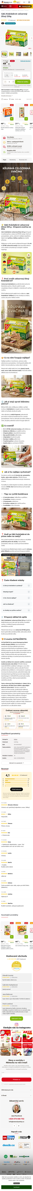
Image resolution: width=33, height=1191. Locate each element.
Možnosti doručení (25, 61)
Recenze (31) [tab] (23, 160)
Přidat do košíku (22, 82)
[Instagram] (19, 1126)
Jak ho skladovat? (16, 604)
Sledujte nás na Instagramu (17, 1027)
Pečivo (15, 739)
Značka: (18, 99)
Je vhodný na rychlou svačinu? (16, 610)
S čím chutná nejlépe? (16, 598)
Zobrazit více (16, 1018)
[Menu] (2, 6)
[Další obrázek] (31, 38)
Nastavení (16, 1183)
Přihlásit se (16, 1079)
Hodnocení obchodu (16, 956)
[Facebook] (14, 1126)
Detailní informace (6, 95)
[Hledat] (10, 6)
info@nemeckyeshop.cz (16, 1121)
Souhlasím (17, 1187)
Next (31, 112)
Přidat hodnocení (16, 789)
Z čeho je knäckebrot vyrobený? (16, 586)
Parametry (13, 160)
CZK (24, 2)
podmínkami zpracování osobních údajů (17, 1084)
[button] (11, 118)
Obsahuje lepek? (16, 592)
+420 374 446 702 (16, 1119)
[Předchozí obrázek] (1, 38)
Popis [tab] (4, 160)
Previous (1, 112)
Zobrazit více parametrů (15, 763)
